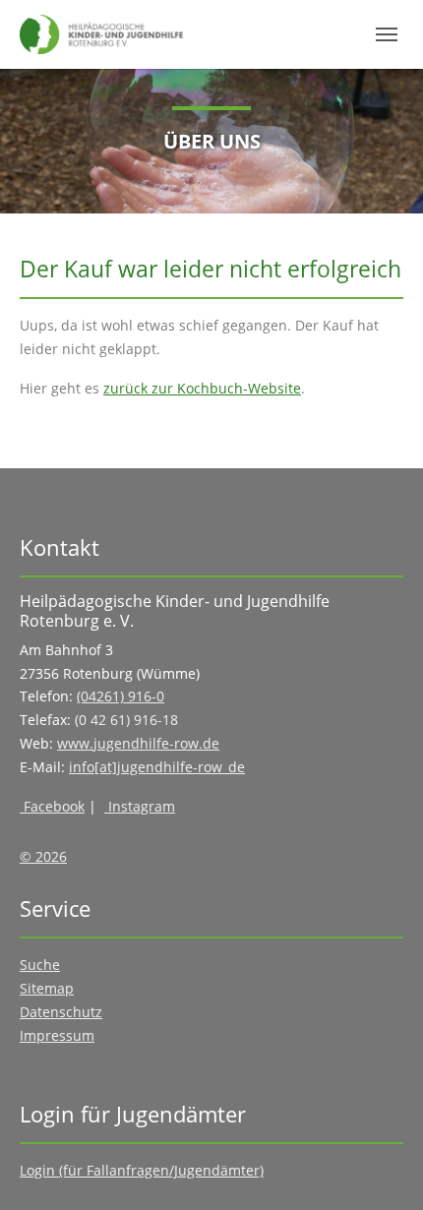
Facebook (52, 806)
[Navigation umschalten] (386, 34)
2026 (49, 856)
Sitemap (47, 988)
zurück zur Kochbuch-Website (202, 388)
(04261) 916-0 (120, 696)
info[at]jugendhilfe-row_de (157, 766)
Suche (40, 964)
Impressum (57, 1035)
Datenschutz (61, 1011)
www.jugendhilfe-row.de (138, 743)
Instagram (139, 806)
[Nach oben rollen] (382, 1169)
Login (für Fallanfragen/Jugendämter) (142, 1170)
